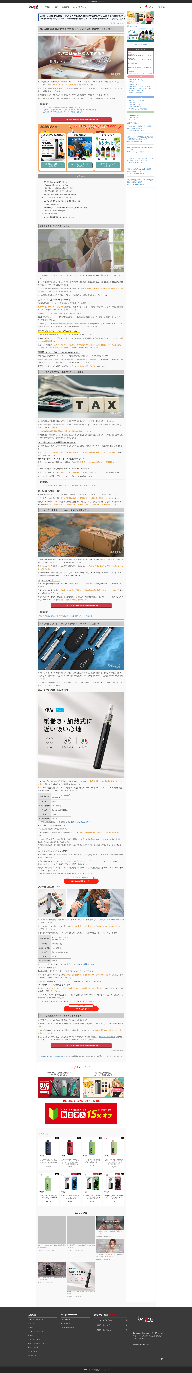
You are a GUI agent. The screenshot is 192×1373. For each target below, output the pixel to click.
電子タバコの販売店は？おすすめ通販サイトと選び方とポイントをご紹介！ (66, 616)
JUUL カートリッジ (135, 84)
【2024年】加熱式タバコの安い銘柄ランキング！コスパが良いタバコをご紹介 (69, 110)
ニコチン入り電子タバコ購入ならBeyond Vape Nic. (81, 119)
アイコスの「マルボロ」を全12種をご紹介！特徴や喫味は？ (140, 128)
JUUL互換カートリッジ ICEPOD (140, 88)
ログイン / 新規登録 (67, 1327)
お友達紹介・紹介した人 (102, 1325)
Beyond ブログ (60, 1056)
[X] (162, 1359)
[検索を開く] (140, 7)
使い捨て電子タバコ (80, 7)
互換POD (48, 7)
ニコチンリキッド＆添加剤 (138, 109)
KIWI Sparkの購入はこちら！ (81, 822)
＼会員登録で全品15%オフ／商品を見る (52, 165)
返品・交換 (32, 1323)
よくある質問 (32, 1351)
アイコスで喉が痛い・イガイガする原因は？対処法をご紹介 (140, 182)
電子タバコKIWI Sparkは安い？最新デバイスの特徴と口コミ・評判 (140, 171)
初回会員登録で (96, 2)
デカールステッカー (135, 92)
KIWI (57, 7)
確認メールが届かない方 (36, 1343)
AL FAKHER (133, 120)
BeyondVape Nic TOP (45, 1056)
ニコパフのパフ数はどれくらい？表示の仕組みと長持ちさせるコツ (140, 160)
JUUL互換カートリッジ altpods (139, 86)
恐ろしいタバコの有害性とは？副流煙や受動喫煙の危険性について (140, 139)
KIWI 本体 (132, 102)
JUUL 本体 (132, 82)
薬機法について (33, 1335)
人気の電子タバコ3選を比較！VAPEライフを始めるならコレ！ (64, 112)
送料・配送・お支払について (38, 1339)
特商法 (30, 1327)
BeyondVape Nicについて (141, 1344)
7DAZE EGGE (133, 117)
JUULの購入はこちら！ (87, 964)
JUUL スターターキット (137, 80)
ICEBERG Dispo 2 (135, 115)
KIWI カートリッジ (135, 104)
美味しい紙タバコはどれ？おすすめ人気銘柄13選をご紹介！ (63, 108)
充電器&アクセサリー (136, 90)
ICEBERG (65, 7)
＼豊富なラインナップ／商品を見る (108, 165)
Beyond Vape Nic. (46, 575)
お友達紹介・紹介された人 (103, 1330)
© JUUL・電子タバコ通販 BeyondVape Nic (96, 1370)
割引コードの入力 (34, 1347)
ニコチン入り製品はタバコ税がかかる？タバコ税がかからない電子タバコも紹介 (68, 485)
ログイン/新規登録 (140, 45)
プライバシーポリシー (35, 1319)
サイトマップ (65, 1323)
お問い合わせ (65, 1319)
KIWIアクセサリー (135, 107)
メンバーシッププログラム (103, 1320)
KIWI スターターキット (136, 100)
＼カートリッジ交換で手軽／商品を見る (80, 165)
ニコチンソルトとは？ (35, 1331)
